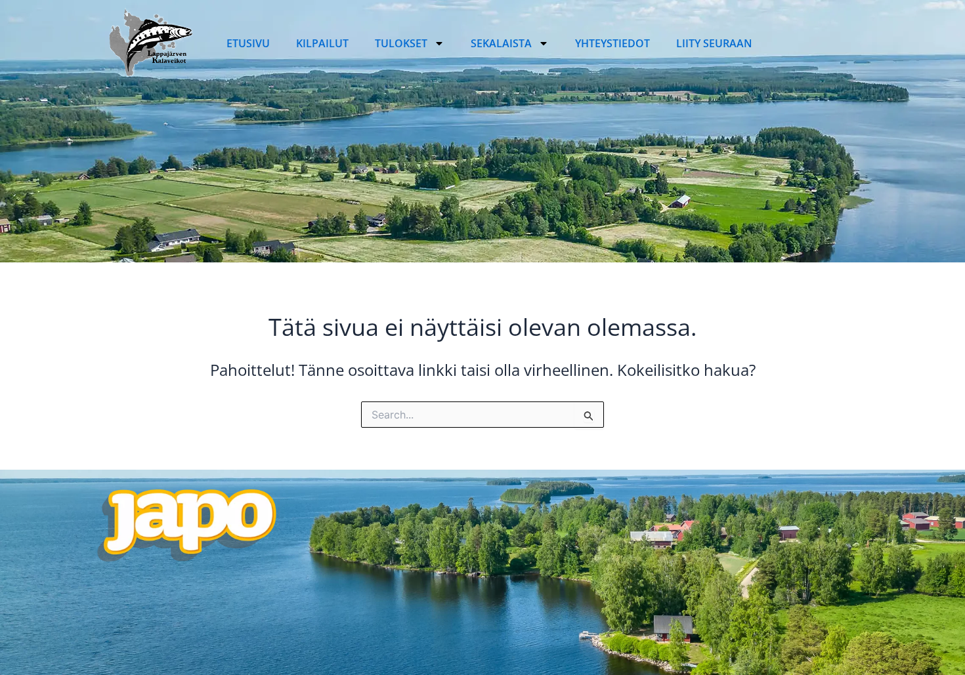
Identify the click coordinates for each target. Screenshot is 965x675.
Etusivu (248, 43)
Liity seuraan (714, 43)
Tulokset (401, 43)
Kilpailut (322, 43)
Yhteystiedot (612, 43)
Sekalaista (501, 43)
